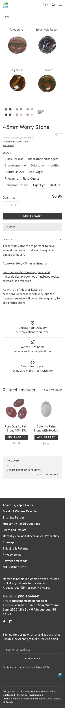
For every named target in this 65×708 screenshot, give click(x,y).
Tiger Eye (39, 185)
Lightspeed (9, 695)
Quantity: (9, 198)
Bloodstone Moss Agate (43, 159)
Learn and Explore (15, 530)
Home (6, 16)
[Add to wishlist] (56, 135)
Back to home (53, 390)
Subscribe (32, 658)
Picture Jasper (14, 172)
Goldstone (37, 166)
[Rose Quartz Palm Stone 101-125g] (16, 409)
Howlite (53, 166)
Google (9, 702)
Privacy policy (12, 555)
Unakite (55, 185)
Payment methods (15, 561)
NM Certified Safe (14, 567)
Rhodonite (11, 179)
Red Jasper (36, 172)
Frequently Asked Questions (21, 524)
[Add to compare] (60, 135)
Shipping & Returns (15, 549)
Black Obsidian (14, 159)
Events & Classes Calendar (20, 511)
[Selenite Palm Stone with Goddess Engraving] (46, 409)
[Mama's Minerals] (60, 675)
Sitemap (8, 542)
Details (7, 239)
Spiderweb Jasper (16, 185)
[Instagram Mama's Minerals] (10, 622)
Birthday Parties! (14, 518)
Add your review (47, 474)
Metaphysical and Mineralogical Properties (31, 536)
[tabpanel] (32, 64)
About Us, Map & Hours (18, 505)
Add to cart (32, 216)
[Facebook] (4, 622)
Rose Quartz (31, 179)
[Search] (54, 5)
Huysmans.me (35, 695)
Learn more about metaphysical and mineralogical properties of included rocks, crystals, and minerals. (31, 277)
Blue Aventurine (15, 166)
